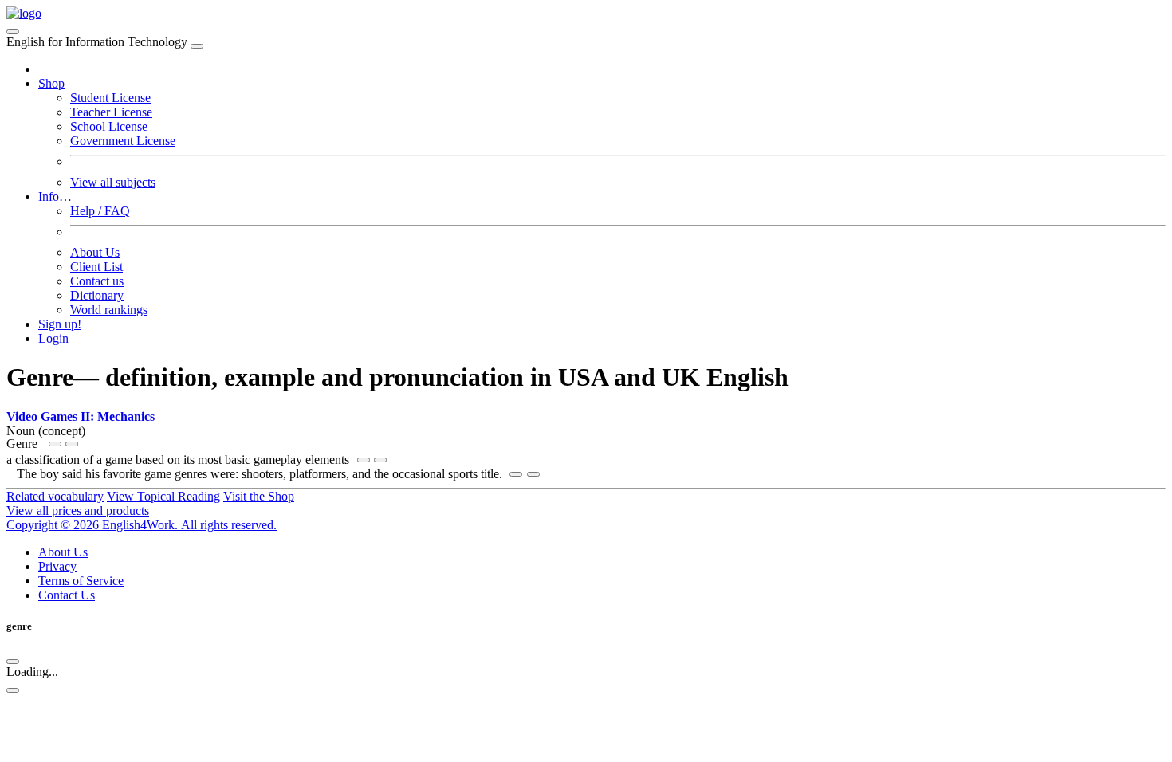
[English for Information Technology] (23, 13)
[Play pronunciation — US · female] (55, 444)
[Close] (197, 46)
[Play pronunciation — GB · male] (71, 444)
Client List (96, 266)
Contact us (97, 281)
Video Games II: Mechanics (80, 416)
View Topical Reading (163, 496)
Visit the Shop (258, 496)
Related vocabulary (55, 496)
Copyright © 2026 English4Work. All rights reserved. (141, 525)
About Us (95, 252)
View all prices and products (77, 510)
